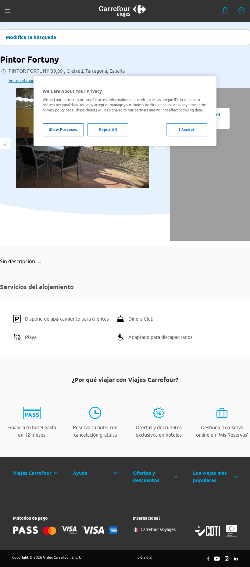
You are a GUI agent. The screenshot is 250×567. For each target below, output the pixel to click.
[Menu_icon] (7, 11)
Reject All (108, 130)
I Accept (187, 130)
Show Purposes (63, 130)
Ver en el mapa (23, 80)
